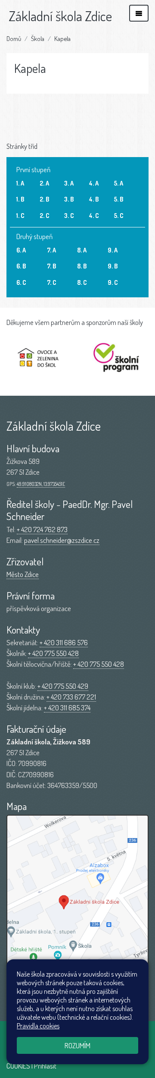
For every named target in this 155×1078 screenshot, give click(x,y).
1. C (20, 215)
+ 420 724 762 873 (42, 529)
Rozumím (77, 1045)
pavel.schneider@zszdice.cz (61, 540)
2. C (45, 215)
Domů (13, 38)
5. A (118, 183)
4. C (94, 215)
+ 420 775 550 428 (53, 653)
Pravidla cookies (38, 1025)
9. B (113, 266)
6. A (21, 250)
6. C (21, 282)
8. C (82, 282)
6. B (21, 266)
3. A (69, 183)
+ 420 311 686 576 (64, 642)
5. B (118, 199)
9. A (113, 250)
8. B (82, 266)
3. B (69, 199)
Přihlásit (45, 1065)
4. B (94, 199)
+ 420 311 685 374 (67, 707)
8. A (82, 250)
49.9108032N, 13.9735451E (41, 484)
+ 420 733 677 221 (71, 696)
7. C (51, 282)
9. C (113, 282)
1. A (20, 183)
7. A (51, 250)
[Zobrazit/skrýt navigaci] (139, 13)
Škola (37, 38)
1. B (20, 199)
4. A (94, 183)
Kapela (62, 38)
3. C (69, 215)
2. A (44, 183)
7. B (51, 266)
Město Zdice (22, 574)
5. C (119, 215)
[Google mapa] (77, 907)
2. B (44, 199)
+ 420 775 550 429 (62, 685)
